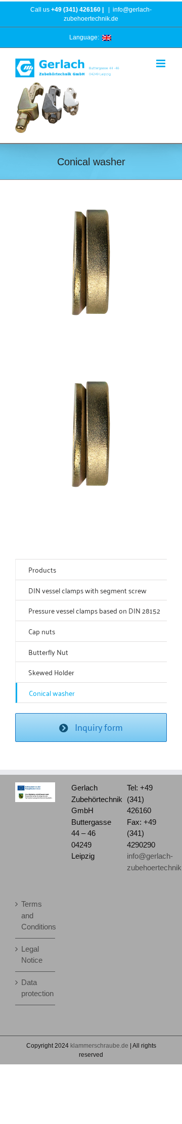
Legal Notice (31, 955)
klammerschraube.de (99, 1045)
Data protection (35, 988)
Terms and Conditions (35, 915)
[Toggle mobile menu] (161, 63)
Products (42, 569)
